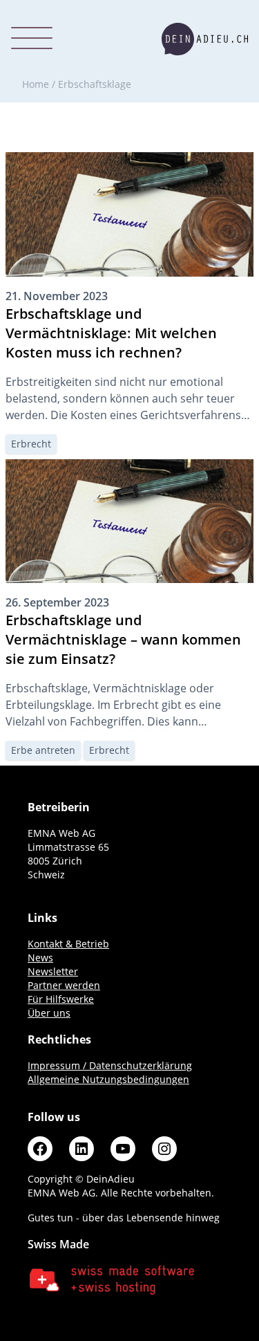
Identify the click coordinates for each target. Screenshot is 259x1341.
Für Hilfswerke (61, 999)
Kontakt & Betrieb (68, 943)
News (40, 957)
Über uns (49, 1012)
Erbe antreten (43, 750)
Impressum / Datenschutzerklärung (110, 1065)
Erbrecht (31, 443)
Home (35, 84)
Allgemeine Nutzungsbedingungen (108, 1079)
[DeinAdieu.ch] (205, 39)
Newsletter (53, 971)
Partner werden (64, 985)
